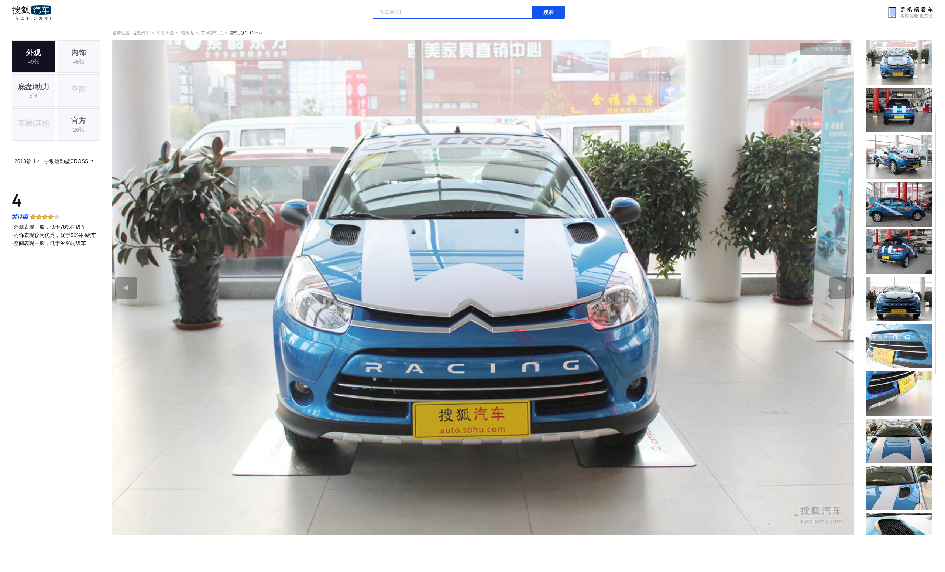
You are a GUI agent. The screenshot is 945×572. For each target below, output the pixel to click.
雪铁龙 (187, 32)
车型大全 (165, 32)
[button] (297, 287)
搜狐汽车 (31, 12)
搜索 (548, 12)
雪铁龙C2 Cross (246, 32)
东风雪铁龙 (212, 32)
